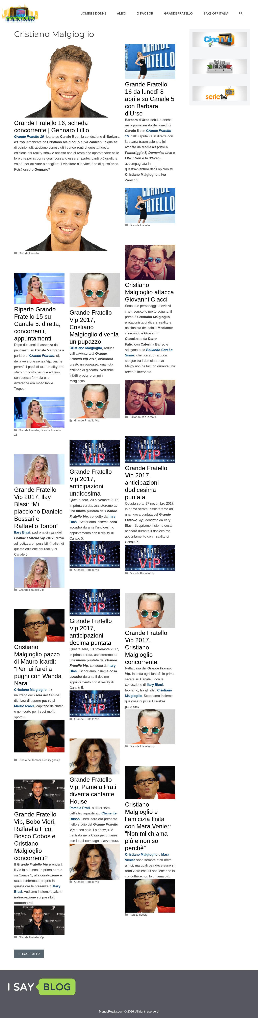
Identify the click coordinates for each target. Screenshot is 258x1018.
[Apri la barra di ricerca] (241, 13)
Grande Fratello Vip (86, 420)
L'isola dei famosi (30, 760)
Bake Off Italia (216, 13)
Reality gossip (51, 760)
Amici (121, 13)
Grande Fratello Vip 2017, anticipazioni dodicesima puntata (146, 482)
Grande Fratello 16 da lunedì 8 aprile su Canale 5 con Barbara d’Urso (149, 99)
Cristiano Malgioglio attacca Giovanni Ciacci (149, 292)
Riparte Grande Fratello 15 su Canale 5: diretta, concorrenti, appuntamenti (37, 324)
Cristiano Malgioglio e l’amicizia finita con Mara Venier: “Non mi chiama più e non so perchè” (148, 826)
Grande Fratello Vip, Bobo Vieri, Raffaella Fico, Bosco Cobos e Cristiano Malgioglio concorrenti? (35, 836)
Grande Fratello (178, 13)
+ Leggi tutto (29, 953)
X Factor (145, 13)
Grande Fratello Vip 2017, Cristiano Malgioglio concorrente (146, 647)
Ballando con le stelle (143, 416)
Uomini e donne (93, 13)
